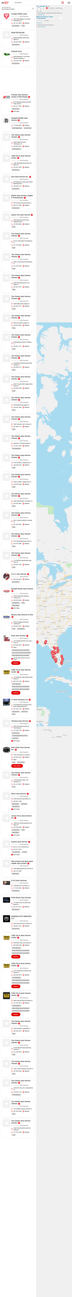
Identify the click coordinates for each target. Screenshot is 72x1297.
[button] (61, 656)
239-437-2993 (17, 167)
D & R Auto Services (19, 880)
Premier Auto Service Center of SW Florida (19, 96)
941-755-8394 (17, 245)
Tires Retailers (16, 149)
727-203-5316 (17, 1003)
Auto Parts (24, 711)
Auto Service (15, 25)
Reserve (16, 663)
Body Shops (15, 804)
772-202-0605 (17, 125)
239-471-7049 (17, 106)
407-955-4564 (17, 1071)
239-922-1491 (17, 287)
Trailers (24, 852)
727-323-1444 (17, 730)
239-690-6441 (17, 465)
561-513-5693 (17, 23)
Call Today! (16, 741)
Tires (23, 25)
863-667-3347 (17, 626)
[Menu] (69, 2)
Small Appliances (17, 128)
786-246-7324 (17, 60)
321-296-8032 (17, 1052)
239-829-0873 (17, 645)
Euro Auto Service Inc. (19, 177)
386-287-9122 (17, 926)
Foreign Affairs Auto (19, 14)
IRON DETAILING (17, 33)
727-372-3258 (17, 1132)
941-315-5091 (17, 784)
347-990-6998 (17, 224)
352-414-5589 (17, 543)
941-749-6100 (17, 266)
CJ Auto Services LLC (19, 700)
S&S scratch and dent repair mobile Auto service (22, 862)
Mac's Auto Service (18, 794)
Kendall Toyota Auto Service (22, 589)
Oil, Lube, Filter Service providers (21, 652)
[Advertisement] (18, 80)
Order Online (17, 766)
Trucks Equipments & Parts (19, 735)
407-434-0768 (17, 1111)
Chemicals (24, 804)
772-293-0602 (17, 888)
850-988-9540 (17, 945)
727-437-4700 (17, 446)
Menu (15, 647)
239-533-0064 (17, 484)
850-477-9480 (17, 205)
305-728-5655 (17, 600)
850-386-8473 (17, 146)
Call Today (16, 111)
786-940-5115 (17, 186)
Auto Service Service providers (20, 650)
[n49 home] (33, 9)
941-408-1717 (17, 426)
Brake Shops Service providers (20, 655)
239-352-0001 (17, 325)
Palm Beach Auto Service (21, 898)
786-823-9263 (17, 42)
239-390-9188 (17, 388)
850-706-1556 (17, 681)
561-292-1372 (17, 709)
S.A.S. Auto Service (18, 574)
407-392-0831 (17, 524)
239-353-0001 (17, 503)
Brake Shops (15, 605)
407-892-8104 (17, 757)
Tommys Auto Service (19, 721)
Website (27, 23)
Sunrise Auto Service (19, 842)
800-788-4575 (17, 579)
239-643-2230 (17, 407)
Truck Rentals (16, 852)
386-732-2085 (17, 871)
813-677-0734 (17, 849)
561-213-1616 (17, 906)
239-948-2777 (17, 367)
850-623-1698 (17, 801)
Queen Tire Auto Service (20, 215)
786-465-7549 (17, 564)
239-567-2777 (17, 346)
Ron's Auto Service (18, 636)
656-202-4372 (17, 1031)
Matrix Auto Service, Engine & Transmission (22, 196)
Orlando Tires (16, 51)
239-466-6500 (17, 827)
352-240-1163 (17, 1092)
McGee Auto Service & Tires (22, 615)
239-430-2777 (17, 306)
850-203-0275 (17, 975)
